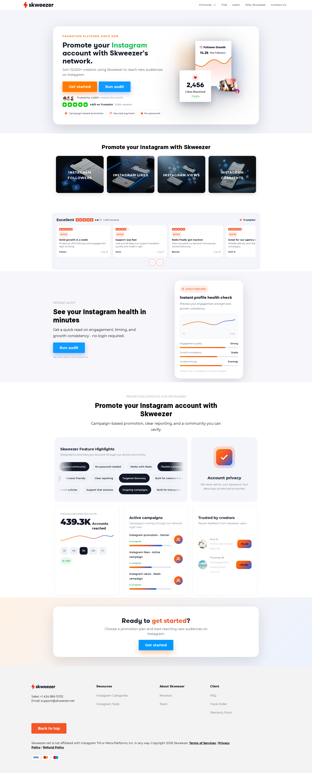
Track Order (218, 704)
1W (74, 550)
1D (64, 550)
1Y (102, 550)
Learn (236, 5)
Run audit (114, 87)
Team (164, 704)
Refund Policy (53, 747)
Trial (224, 5)
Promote (205, 5)
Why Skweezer (255, 5)
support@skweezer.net (58, 701)
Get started (80, 87)
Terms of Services (202, 743)
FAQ (213, 695)
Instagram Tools (107, 704)
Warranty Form (221, 712)
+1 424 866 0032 (51, 696)
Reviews (166, 695)
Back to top (49, 728)
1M (83, 550)
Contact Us (278, 5)
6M (93, 550)
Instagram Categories (112, 695)
